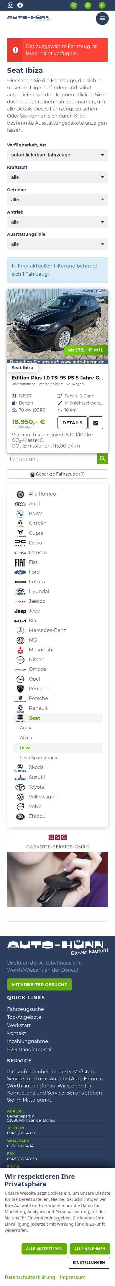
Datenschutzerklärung (30, 1277)
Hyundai (38, 591)
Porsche (38, 698)
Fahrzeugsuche (25, 1009)
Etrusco (37, 552)
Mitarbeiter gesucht (39, 984)
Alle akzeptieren (44, 1248)
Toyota (36, 787)
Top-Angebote (24, 1017)
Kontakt (16, 1033)
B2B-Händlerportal (29, 1049)
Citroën (37, 523)
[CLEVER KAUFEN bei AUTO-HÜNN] (29, 20)
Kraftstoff (17, 167)
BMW (35, 513)
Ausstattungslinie (26, 234)
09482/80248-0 (21, 1133)
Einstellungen (89, 1262)
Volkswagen (43, 797)
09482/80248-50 (22, 1159)
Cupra (35, 533)
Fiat (33, 562)
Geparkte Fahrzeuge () (60, 474)
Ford (34, 572)
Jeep (34, 611)
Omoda (37, 669)
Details (73, 422)
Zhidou (37, 816)
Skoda (36, 767)
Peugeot (39, 688)
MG (32, 640)
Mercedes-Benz (47, 630)
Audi (34, 503)
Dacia (35, 543)
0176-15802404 (20, 1146)
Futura (36, 582)
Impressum (73, 1277)
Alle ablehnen (90, 1248)
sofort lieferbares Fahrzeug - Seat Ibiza (57, 371)
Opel (34, 679)
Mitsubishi (40, 650)
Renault (38, 708)
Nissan (36, 659)
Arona (26, 727)
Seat (34, 718)
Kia (32, 620)
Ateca (26, 737)
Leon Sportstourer (39, 757)
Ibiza (25, 747)
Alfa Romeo (42, 494)
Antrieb (15, 212)
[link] (95, 422)
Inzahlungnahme (27, 1041)
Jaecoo (36, 601)
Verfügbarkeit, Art (26, 145)
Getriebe (16, 189)
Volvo (35, 806)
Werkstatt (19, 1025)
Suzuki (36, 777)
